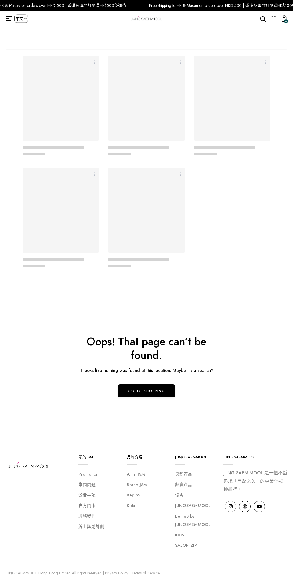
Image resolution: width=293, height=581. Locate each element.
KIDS (179, 535)
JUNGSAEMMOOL (193, 505)
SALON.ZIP (186, 545)
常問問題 (87, 485)
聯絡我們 (87, 516)
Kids (131, 505)
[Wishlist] (273, 18)
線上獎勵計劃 (91, 527)
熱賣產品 (183, 485)
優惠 (179, 495)
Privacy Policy (116, 573)
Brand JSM (137, 485)
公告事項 (87, 495)
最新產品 (183, 474)
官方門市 (87, 505)
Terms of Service (146, 573)
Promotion (88, 474)
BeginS (133, 495)
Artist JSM (136, 474)
